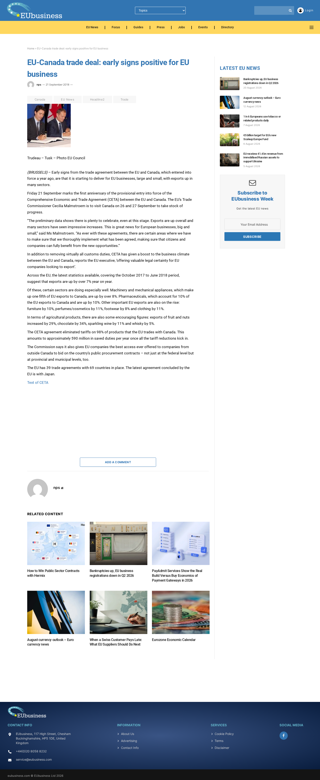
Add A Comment (118, 462)
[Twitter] (12, 128)
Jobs (181, 27)
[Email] (12, 158)
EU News (92, 27)
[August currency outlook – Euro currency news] (56, 612)
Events (203, 27)
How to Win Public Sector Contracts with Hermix (53, 573)
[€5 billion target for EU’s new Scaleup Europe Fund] (231, 139)
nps (39, 84)
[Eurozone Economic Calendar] (181, 612)
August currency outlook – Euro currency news (50, 642)
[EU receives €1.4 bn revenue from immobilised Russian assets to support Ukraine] (231, 159)
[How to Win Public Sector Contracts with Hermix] (56, 543)
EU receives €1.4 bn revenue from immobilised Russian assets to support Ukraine (263, 157)
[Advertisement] (60, 413)
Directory (227, 27)
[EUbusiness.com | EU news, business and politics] (35, 10)
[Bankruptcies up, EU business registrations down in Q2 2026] (118, 543)
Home (30, 48)
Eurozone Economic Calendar (174, 640)
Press (161, 27)
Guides (138, 27)
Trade (125, 99)
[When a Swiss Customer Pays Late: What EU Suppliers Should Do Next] (118, 612)
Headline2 (97, 99)
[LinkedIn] (12, 138)
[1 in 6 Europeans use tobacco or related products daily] (231, 120)
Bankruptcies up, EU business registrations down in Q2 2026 (112, 573)
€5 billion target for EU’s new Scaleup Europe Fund (259, 137)
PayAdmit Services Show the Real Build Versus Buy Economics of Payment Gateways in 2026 (177, 575)
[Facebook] (12, 118)
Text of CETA (37, 382)
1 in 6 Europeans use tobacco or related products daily (262, 118)
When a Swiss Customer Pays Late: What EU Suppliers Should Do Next (116, 642)
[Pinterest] (12, 148)
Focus (116, 27)
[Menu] (311, 27)
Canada (40, 99)
